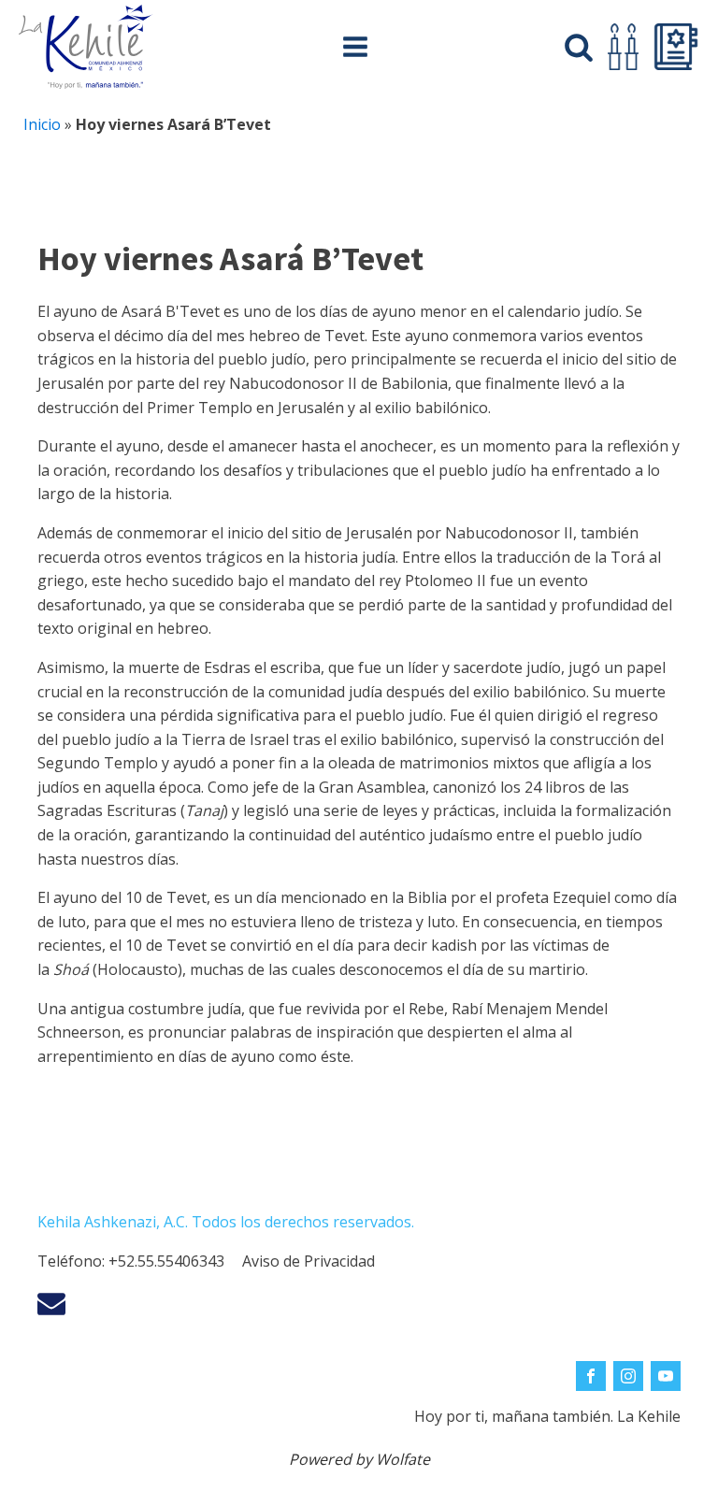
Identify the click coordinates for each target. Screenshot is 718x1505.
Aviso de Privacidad (308, 1261)
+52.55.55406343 (166, 1261)
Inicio (42, 124)
